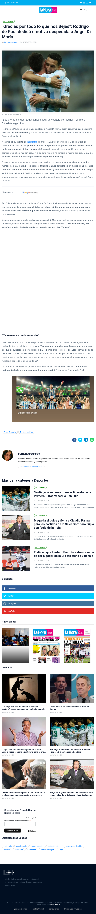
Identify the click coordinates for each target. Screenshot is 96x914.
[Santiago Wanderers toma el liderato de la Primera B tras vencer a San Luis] (16, 498)
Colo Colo (8, 846)
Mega (61, 850)
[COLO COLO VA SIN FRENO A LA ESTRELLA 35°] (77, 645)
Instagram (32, 142)
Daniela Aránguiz (47, 850)
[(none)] (7, 455)
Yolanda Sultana (54, 846)
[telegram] (90, 3)
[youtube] (87, 3)
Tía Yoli (7, 850)
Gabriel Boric (21, 846)
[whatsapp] (92, 440)
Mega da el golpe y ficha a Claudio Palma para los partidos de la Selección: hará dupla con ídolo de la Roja (64, 524)
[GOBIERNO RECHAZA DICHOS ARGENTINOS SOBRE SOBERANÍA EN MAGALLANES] (46, 645)
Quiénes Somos (20, 909)
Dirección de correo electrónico (17, 820)
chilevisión (19, 850)
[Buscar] (85, 10)
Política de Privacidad (73, 909)
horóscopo (32, 850)
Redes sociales (37, 846)
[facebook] (78, 3)
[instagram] (84, 3)
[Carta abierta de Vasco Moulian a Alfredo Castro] (72, 688)
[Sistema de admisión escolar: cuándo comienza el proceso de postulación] (15, 645)
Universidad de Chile (74, 846)
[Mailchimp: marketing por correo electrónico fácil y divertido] (32, 833)
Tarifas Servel (38, 909)
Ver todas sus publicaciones (31, 467)
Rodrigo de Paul (26, 432)
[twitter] (81, 3)
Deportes (41, 480)
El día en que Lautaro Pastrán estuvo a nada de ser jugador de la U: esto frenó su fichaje (64, 554)
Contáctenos (54, 909)
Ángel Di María (10, 432)
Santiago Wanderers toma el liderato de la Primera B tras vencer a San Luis (62, 494)
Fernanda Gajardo (10, 42)
